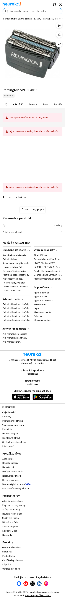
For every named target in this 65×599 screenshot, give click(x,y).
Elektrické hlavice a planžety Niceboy (17, 308)
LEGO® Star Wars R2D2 (44, 263)
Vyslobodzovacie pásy (13, 278)
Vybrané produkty (44, 250)
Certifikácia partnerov (12, 560)
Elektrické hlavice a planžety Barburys (17, 312)
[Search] (6, 104)
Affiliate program (10, 526)
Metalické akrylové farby (14, 282)
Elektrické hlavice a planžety (29, 19)
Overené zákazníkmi (11, 547)
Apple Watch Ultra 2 (43, 300)
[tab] (17, 104)
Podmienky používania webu (38, 595)
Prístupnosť (8, 446)
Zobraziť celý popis (32, 209)
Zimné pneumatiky (42, 312)
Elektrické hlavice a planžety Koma (17, 316)
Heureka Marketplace (12, 513)
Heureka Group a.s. (37, 592)
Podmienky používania (12, 421)
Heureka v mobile (10, 463)
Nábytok (38, 316)
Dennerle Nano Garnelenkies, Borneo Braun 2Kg (48, 275)
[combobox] (32, 11)
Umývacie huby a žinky (13, 267)
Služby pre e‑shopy (11, 509)
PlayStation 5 (40, 304)
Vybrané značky (12, 299)
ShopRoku (7, 551)
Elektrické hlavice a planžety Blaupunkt (17, 320)
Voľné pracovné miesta (13, 425)
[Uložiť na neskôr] (59, 44)
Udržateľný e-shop (11, 568)
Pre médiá (7, 429)
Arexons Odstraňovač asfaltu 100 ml (48, 278)
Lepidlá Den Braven (12, 290)
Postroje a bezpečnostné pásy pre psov (17, 275)
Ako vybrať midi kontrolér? (15, 338)
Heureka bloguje (10, 433)
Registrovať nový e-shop (14, 505)
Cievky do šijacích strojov (14, 271)
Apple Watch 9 (40, 296)
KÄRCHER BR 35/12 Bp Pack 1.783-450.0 (48, 267)
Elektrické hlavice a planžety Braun (17, 304)
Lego (36, 308)
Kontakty (6, 416)
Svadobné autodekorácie (14, 255)
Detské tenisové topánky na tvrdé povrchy (17, 286)
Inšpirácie (6, 564)
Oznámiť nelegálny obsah (14, 442)
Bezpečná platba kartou (13, 484)
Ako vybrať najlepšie (14, 329)
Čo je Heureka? (9, 412)
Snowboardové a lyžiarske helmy (17, 263)
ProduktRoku (8, 556)
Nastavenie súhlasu (11, 476)
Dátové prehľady (10, 522)
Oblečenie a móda (42, 320)
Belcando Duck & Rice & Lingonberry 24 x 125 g (48, 259)
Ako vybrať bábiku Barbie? (15, 334)
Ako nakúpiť (7, 458)
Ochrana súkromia (10, 480)
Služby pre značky (10, 518)
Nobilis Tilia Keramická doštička (48, 271)
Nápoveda (7, 535)
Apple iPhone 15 (41, 292)
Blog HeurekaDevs (11, 438)
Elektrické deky (10, 259)
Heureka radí (8, 467)
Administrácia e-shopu (12, 501)
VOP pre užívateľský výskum (15, 488)
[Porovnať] (59, 25)
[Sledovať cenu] (59, 34)
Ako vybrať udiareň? (12, 341)
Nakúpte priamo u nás (12, 471)
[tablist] (32, 104)
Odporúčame (41, 287)
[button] (17, 104)
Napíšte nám (32, 374)
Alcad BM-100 (40, 255)
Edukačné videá (9, 531)
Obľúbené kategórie (14, 250)
